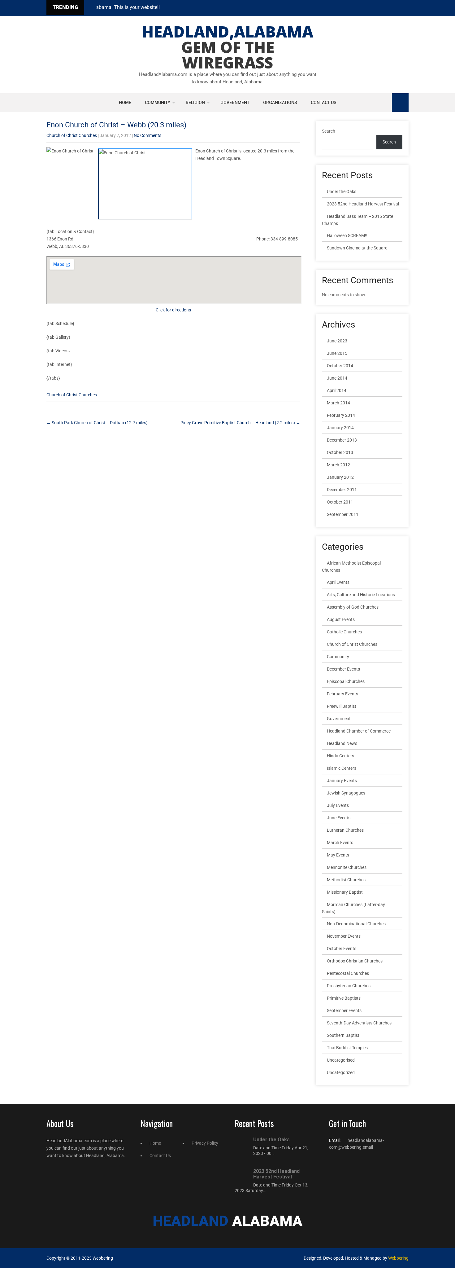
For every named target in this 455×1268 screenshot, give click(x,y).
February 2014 (341, 415)
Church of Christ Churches (71, 135)
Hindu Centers (340, 755)
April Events (338, 582)
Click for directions (173, 309)
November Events (344, 936)
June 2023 (337, 340)
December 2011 (342, 489)
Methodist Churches (346, 879)
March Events (340, 842)
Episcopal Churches (346, 681)
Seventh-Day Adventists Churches (359, 1022)
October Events (341, 948)
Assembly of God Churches (353, 607)
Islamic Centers (341, 768)
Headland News (342, 743)
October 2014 (340, 365)
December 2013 (342, 440)
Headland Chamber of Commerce (359, 731)
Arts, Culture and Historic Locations (361, 594)
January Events (342, 780)
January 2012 (340, 477)
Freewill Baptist (341, 706)
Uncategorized (341, 1072)
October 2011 (340, 502)
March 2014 (338, 402)
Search (328, 131)
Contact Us (323, 102)
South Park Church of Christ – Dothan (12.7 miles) (97, 422)
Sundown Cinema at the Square (357, 247)
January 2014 (340, 427)
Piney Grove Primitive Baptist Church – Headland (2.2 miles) (240, 422)
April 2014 (336, 390)
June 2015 (337, 353)
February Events (342, 693)
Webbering (398, 1258)
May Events (338, 854)
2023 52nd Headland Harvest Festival (363, 203)
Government (234, 102)
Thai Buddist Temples (347, 1047)
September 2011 (342, 514)
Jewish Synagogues (346, 792)
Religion (195, 102)
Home (125, 102)
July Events (338, 805)
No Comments (147, 135)
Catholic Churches (344, 631)
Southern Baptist (343, 1035)
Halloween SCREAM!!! (348, 235)
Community (157, 102)
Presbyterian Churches (348, 985)
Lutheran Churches (345, 830)
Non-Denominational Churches (356, 923)
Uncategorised (341, 1060)
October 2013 (340, 452)
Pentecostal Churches (348, 973)
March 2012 (338, 464)
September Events (344, 1010)
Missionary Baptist (345, 892)
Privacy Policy (205, 1143)
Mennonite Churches (346, 867)
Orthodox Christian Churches (355, 960)
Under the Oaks (341, 191)
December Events (343, 669)
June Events (338, 817)
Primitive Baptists (344, 998)
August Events (341, 619)
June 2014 (337, 378)
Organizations (280, 102)
